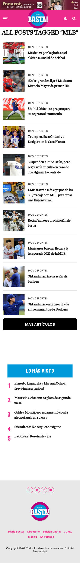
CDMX (68, 531)
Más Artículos (40, 324)
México (32, 536)
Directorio (33, 531)
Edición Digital (52, 531)
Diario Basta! (16, 531)
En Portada (47, 536)
